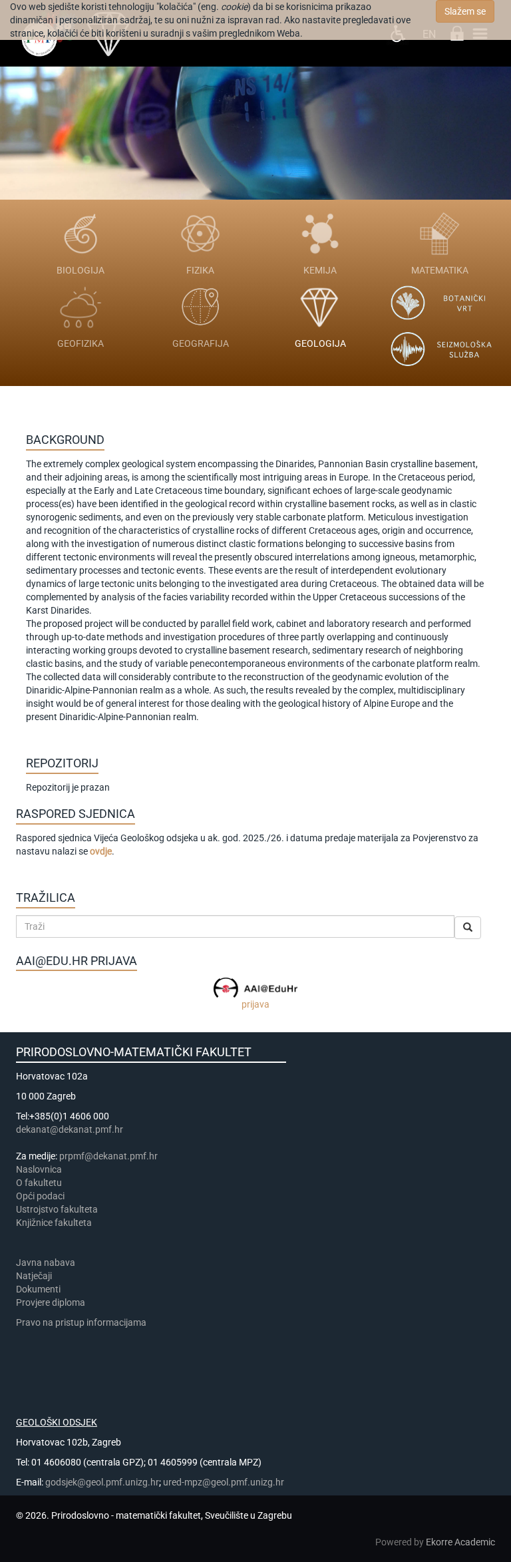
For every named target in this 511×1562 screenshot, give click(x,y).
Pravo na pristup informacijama (83, 1322)
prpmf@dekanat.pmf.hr (108, 1156)
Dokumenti (38, 1289)
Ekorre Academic (460, 1542)
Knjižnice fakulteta (54, 1222)
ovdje (101, 851)
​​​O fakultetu (39, 1182)
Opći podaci (40, 1196)
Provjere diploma (50, 1302)
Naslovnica (39, 1169)
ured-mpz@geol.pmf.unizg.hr (223, 1482)
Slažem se (465, 11)
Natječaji (34, 1275)
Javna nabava (45, 1262)
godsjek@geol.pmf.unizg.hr (102, 1482)
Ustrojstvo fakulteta (57, 1209)
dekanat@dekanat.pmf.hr (69, 1129)
